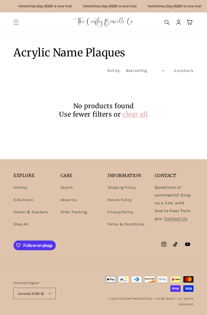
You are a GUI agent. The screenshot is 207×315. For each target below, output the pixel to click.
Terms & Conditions (126, 224)
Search (67, 187)
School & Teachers (30, 212)
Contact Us (176, 218)
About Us (69, 200)
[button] (16, 22)
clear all (135, 114)
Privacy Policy (120, 212)
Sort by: (113, 70)
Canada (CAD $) (31, 294)
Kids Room (23, 200)
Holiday (20, 187)
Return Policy (120, 200)
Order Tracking (74, 212)
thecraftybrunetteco (135, 298)
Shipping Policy (122, 187)
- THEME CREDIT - (165, 298)
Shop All (21, 224)
